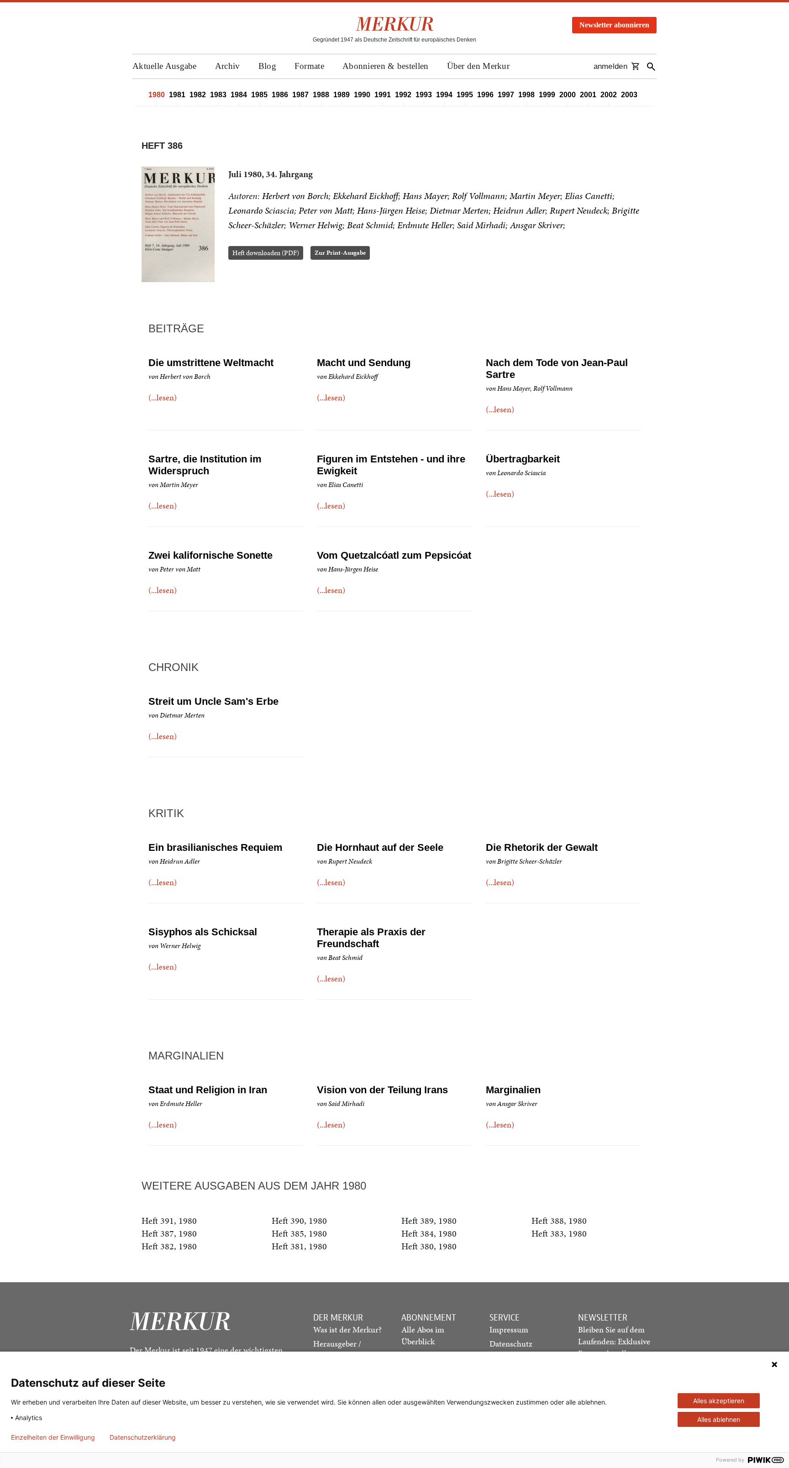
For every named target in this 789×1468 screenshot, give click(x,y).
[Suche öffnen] (651, 66)
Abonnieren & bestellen (385, 66)
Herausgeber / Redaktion (337, 1349)
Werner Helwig (315, 225)
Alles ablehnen (718, 1419)
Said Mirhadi (481, 225)
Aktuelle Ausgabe (164, 66)
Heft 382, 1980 (169, 1246)
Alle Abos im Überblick (422, 1335)
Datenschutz (510, 1343)
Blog (267, 66)
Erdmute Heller (424, 225)
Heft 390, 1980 (299, 1220)
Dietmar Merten (459, 210)
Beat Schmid (370, 225)
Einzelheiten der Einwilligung (53, 1437)
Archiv (227, 66)
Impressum (508, 1329)
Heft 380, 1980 (429, 1246)
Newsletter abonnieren (614, 25)
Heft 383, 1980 (559, 1233)
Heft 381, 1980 (299, 1246)
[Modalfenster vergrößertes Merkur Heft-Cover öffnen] (178, 224)
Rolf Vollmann (478, 195)
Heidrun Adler (519, 210)
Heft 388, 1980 (559, 1220)
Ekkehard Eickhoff (365, 195)
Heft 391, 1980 (169, 1220)
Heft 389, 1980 (429, 1220)
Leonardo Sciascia (261, 210)
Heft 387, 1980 (169, 1233)
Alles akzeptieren (718, 1401)
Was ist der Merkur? (347, 1329)
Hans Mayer (425, 195)
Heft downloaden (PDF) (265, 252)
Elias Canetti (588, 195)
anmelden (610, 66)
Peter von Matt (325, 210)
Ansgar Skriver (536, 225)
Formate (309, 66)
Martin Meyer (535, 195)
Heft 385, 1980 (299, 1233)
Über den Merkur (478, 66)
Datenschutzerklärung (143, 1437)
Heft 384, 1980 (429, 1233)
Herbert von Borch (295, 195)
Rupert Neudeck (578, 210)
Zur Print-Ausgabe (340, 252)
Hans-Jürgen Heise (391, 210)
